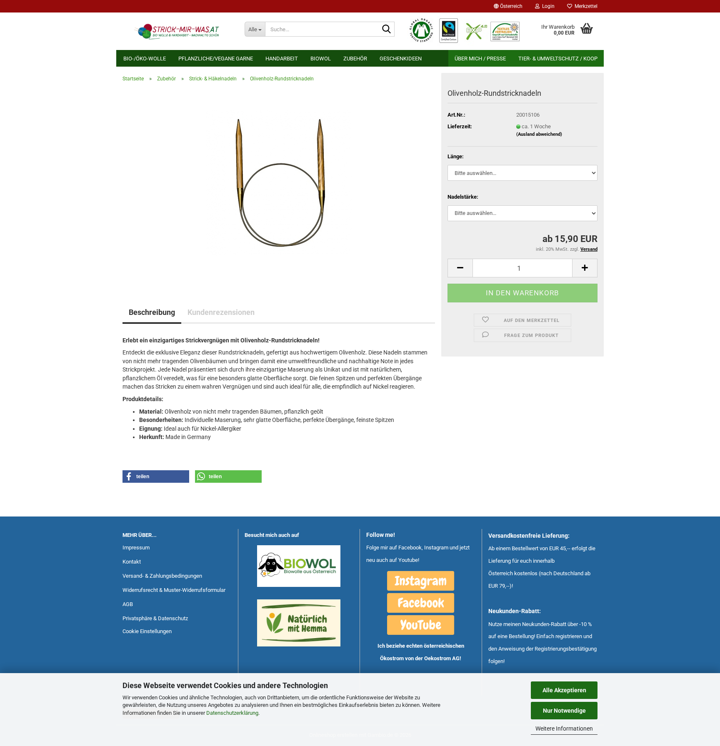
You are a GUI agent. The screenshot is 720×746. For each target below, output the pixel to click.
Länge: (456, 156)
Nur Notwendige (564, 710)
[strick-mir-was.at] (177, 31)
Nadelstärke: (463, 197)
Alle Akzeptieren (564, 690)
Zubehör (355, 58)
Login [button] (547, 6)
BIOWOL (320, 58)
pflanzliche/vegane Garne (215, 58)
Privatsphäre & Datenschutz (155, 618)
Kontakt (131, 562)
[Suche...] (387, 29)
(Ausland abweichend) (539, 134)
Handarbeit (281, 58)
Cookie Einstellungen (147, 631)
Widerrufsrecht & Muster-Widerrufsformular (173, 590)
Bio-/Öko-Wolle (144, 58)
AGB (127, 604)
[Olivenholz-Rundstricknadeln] (279, 182)
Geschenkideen (401, 58)
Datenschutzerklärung (232, 713)
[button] (508, 6)
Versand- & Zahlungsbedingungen (162, 576)
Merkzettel (585, 6)
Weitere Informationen (564, 728)
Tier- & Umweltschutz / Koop (558, 58)
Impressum (136, 547)
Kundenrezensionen (221, 312)
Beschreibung (152, 312)
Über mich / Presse (480, 58)
